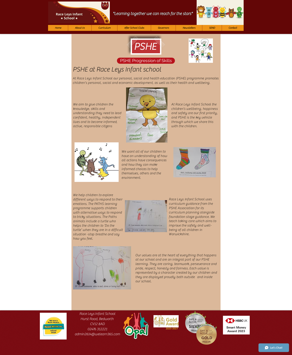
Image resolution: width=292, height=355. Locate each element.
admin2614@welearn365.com (97, 334)
